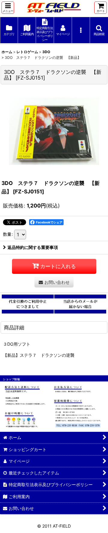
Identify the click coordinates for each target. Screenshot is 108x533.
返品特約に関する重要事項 (33, 247)
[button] (8, 8)
